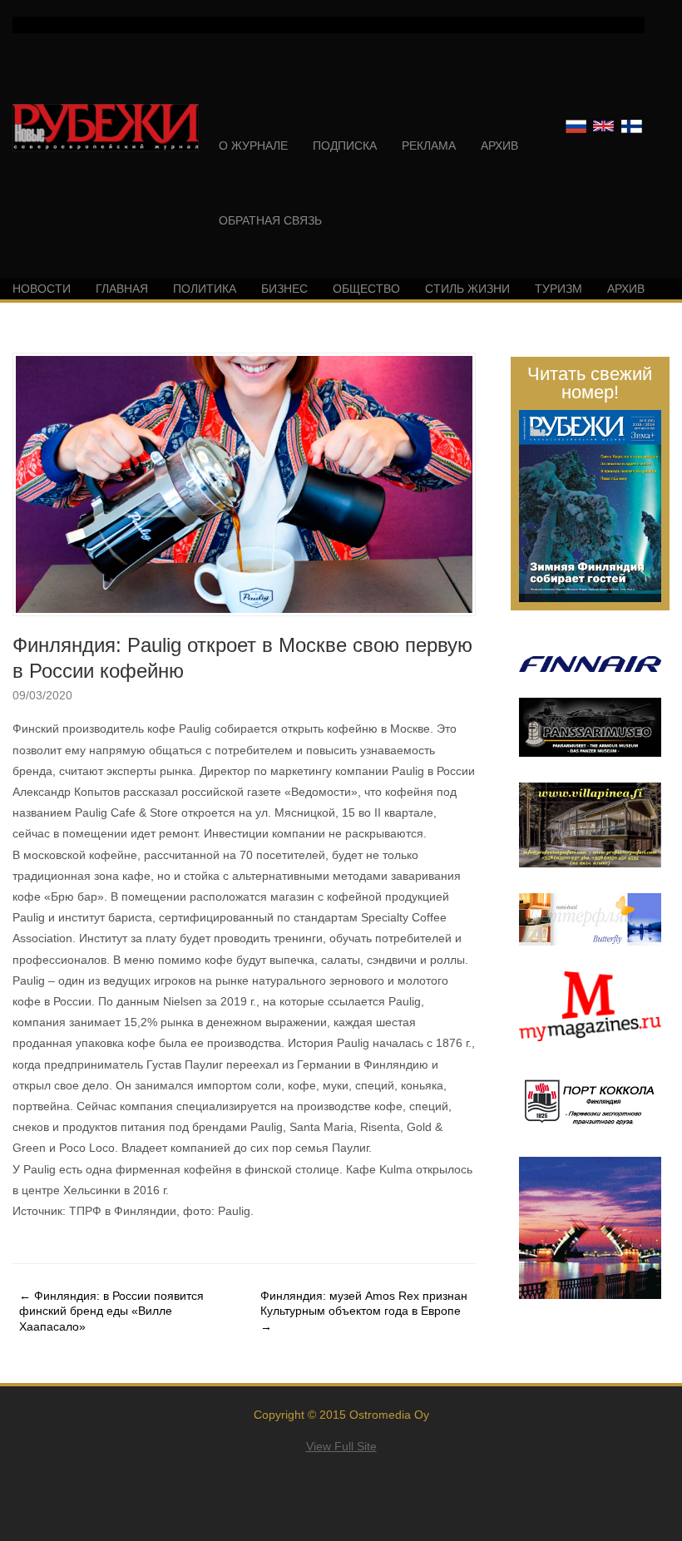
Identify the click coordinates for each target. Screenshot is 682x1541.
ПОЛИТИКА (204, 288)
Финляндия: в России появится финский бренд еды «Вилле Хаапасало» (111, 1310)
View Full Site (341, 1446)
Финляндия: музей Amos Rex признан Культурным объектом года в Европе (363, 1310)
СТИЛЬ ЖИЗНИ (467, 288)
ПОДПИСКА (345, 145)
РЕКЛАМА (429, 145)
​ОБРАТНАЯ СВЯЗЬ (270, 220)
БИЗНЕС (284, 288)
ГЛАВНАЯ (122, 288)
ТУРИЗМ (558, 288)
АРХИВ (499, 145)
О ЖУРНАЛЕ (253, 145)
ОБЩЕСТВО (366, 288)
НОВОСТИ (41, 288)
